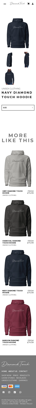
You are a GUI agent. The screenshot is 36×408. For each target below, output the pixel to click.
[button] (18, 33)
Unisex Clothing (11, 88)
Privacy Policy (26, 404)
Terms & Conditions (10, 404)
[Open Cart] (28, 4)
